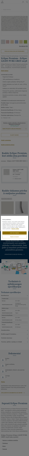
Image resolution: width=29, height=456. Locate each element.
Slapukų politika (15, 228)
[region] (14, 228)
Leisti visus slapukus (14, 232)
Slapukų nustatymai (14, 236)
